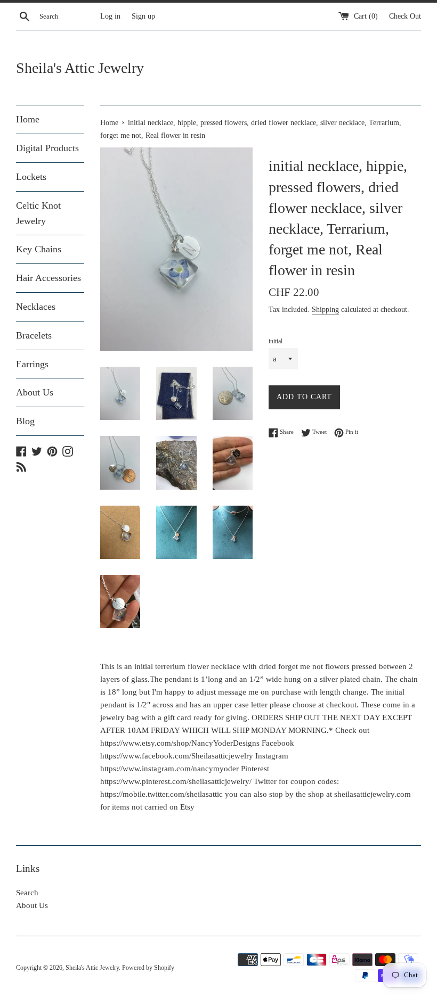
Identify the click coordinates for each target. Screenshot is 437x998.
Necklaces (35, 306)
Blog (25, 421)
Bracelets (34, 335)
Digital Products (47, 148)
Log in (110, 16)
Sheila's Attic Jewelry (80, 68)
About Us (34, 392)
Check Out (405, 16)
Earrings (32, 364)
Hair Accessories (48, 278)
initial (275, 341)
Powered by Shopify (148, 967)
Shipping (325, 310)
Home (27, 119)
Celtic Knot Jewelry (38, 213)
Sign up (143, 16)
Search (27, 892)
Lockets (31, 176)
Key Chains (38, 249)
